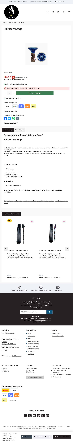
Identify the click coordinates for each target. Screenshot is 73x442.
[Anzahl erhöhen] (13, 93)
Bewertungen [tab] (19, 130)
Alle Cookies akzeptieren (62, 437)
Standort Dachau (57, 333)
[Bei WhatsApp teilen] (13, 118)
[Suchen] (53, 12)
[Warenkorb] (69, 12)
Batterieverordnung (33, 346)
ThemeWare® (52, 428)
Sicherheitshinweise (34, 348)
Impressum (31, 351)
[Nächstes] (67, 249)
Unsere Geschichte (58, 336)
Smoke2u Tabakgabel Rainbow (50, 250)
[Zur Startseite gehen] (11, 12)
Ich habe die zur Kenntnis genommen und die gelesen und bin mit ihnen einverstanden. (37, 320)
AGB (36, 320)
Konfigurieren (26, 437)
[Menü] (47, 12)
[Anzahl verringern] (5, 93)
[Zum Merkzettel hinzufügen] (32, 221)
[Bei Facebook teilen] (5, 118)
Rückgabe (31, 354)
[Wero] (33, 106)
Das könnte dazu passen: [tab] (11, 214)
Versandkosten (32, 426)
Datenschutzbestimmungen (37, 318)
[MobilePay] (21, 106)
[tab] (8, 130)
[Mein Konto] (63, 12)
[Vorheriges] (6, 249)
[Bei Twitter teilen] (9, 118)
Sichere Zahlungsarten (10, 365)
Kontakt (30, 333)
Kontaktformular (16, 356)
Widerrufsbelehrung (34, 341)
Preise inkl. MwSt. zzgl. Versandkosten (14, 79)
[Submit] (49, 312)
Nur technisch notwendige (42, 437)
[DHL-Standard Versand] (6, 390)
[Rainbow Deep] (36, 54)
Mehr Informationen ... (8, 440)
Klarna (5, 368)
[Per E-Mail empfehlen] (17, 118)
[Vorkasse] (7, 106)
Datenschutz (31, 336)
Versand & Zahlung (33, 343)
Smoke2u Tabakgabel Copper (17, 250)
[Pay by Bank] (15, 106)
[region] (36, 54)
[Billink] (27, 106)
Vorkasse (6, 371)
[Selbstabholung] (13, 400)
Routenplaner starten (36, 377)
